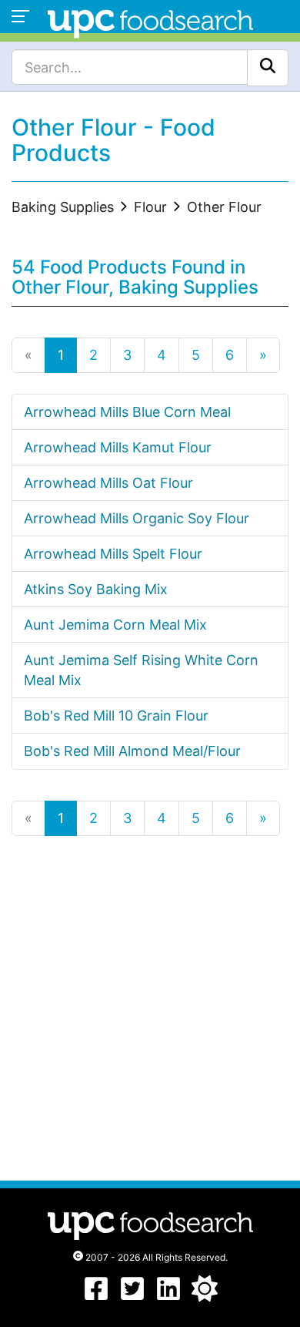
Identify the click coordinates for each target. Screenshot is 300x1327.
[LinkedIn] (168, 1296)
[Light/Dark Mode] (205, 1296)
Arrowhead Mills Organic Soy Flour (136, 518)
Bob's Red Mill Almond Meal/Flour (132, 751)
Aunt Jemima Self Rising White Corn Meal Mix (141, 670)
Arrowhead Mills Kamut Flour (118, 447)
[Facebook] (96, 1296)
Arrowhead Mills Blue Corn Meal (127, 412)
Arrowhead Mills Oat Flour (108, 483)
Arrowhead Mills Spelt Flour (113, 554)
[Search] (267, 67)
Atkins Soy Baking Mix (96, 589)
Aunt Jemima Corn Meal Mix (115, 624)
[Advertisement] (150, 1007)
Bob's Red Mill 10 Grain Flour (116, 715)
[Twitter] (132, 1296)
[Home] (150, 22)
